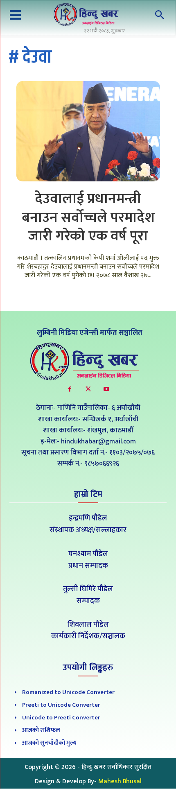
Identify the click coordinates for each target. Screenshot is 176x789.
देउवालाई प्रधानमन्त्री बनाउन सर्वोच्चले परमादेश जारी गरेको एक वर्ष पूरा (88, 217)
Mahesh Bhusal (120, 781)
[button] (159, 15)
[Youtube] (106, 389)
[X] (88, 389)
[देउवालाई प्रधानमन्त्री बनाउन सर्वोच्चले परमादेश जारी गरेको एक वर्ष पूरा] (88, 131)
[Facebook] (70, 389)
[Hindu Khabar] (88, 14)
